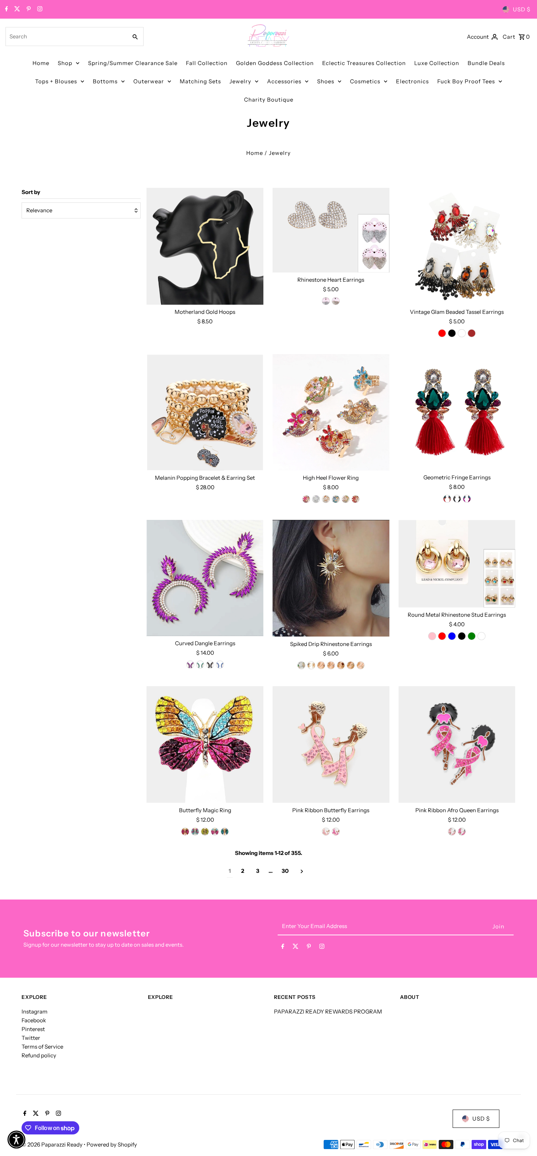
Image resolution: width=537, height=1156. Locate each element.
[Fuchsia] (306, 499)
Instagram (34, 1011)
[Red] (442, 333)
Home (41, 63)
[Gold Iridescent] (326, 499)
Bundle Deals (486, 63)
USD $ (521, 9)
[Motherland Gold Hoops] (204, 246)
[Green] (200, 664)
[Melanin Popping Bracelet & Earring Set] (204, 412)
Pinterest (33, 1029)
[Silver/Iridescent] (316, 499)
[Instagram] (38, 9)
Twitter (31, 1037)
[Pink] (331, 665)
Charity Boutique (268, 99)
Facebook (34, 1020)
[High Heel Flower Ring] (331, 412)
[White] (461, 333)
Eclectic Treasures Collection (364, 63)
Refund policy (39, 1055)
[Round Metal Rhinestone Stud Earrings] (457, 563)
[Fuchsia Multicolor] (335, 831)
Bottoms (105, 81)
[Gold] (335, 301)
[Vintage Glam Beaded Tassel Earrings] (457, 246)
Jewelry (240, 81)
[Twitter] (16, 9)
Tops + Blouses (56, 81)
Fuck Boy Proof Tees (466, 81)
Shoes (325, 81)
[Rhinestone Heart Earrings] (331, 230)
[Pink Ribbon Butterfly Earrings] (331, 744)
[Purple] (190, 664)
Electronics (412, 81)
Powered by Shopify (112, 1144)
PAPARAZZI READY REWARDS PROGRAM (328, 1011)
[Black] (452, 333)
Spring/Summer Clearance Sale (133, 63)
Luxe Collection (436, 63)
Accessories (284, 81)
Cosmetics (365, 81)
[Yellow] (205, 831)
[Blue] (335, 499)
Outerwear (148, 81)
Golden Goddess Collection (275, 63)
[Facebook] (5, 9)
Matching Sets (200, 81)
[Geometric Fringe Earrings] (457, 412)
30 (285, 870)
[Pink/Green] (345, 499)
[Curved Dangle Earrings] (204, 578)
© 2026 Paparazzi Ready (53, 1144)
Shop (65, 63)
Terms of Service (42, 1046)
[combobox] (66, 36)
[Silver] (326, 301)
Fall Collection (207, 63)
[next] (302, 871)
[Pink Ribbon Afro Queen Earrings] (457, 744)
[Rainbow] (214, 831)
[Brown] (471, 333)
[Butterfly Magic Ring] (204, 744)
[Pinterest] (28, 9)
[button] (16, 1139)
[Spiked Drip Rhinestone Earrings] (331, 578)
